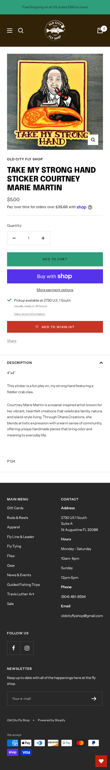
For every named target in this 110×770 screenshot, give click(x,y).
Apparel (13, 527)
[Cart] (100, 30)
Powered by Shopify (51, 720)
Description (19, 363)
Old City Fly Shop (25, 159)
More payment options (55, 290)
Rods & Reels (17, 517)
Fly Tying (14, 546)
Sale (10, 603)
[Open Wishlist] (101, 761)
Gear (11, 565)
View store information (29, 314)
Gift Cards (15, 508)
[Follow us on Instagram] (26, 648)
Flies (11, 556)
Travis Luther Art (20, 594)
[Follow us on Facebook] (13, 648)
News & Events (19, 575)
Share (11, 341)
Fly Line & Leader (20, 536)
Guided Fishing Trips (23, 584)
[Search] (20, 30)
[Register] (94, 699)
